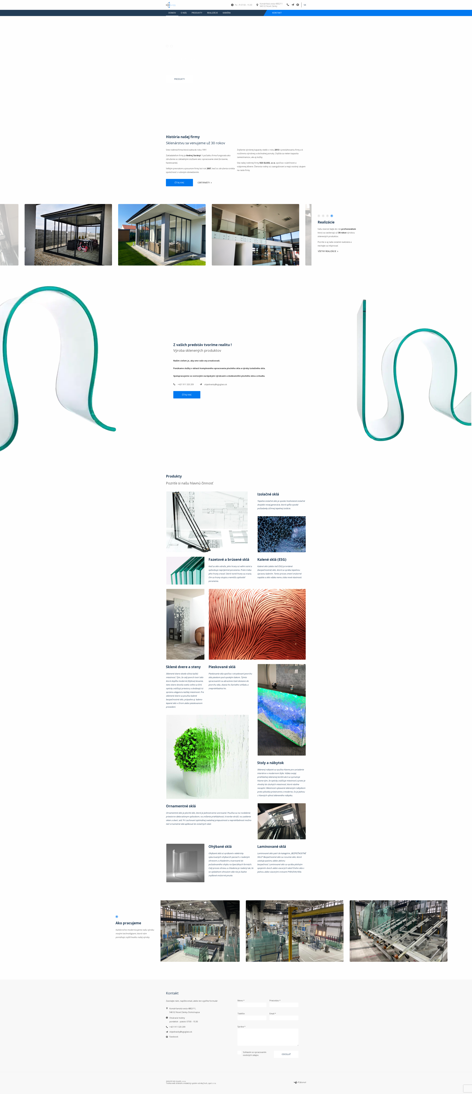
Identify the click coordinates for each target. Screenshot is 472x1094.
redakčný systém (190, 1083)
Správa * (241, 1026)
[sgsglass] (174, 7)
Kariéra (227, 17)
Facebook (173, 1036)
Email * (272, 1013)
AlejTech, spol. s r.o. (208, 1083)
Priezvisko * (274, 1000)
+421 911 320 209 (186, 384)
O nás (184, 17)
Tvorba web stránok (174, 1083)
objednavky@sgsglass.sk (215, 384)
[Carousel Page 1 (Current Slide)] (168, 46)
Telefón (241, 1013)
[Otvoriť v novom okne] (299, 1082)
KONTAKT (277, 17)
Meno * (240, 1000)
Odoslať (286, 1054)
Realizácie (212, 17)
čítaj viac (187, 394)
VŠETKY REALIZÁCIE (327, 251)
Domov (172, 17)
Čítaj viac (179, 182)
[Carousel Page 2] (172, 46)
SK (305, 7)
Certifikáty (204, 182)
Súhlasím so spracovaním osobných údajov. (254, 1053)
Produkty (197, 17)
